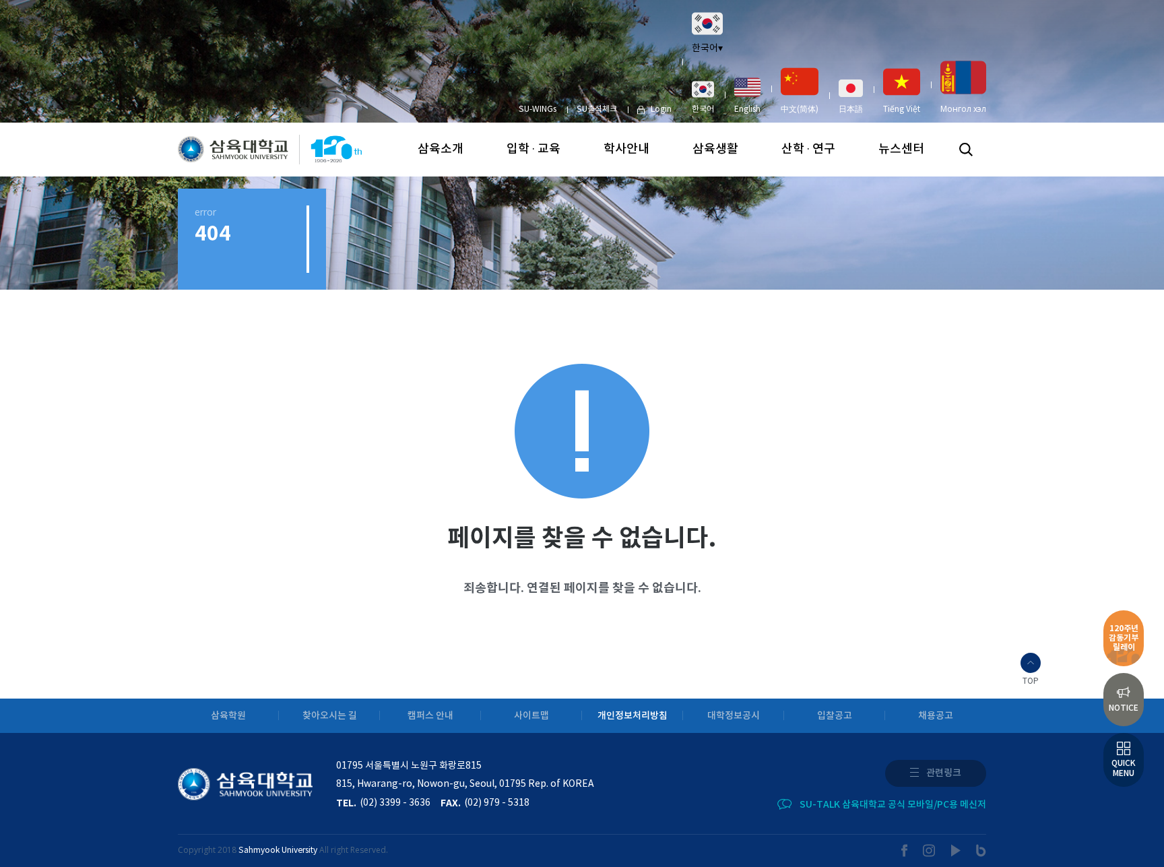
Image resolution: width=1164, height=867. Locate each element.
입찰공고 (834, 715)
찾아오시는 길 (329, 715)
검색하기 (966, 149)
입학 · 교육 (533, 149)
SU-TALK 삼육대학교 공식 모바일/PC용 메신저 (893, 804)
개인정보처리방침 (632, 715)
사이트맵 (531, 715)
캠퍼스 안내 (430, 715)
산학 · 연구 (808, 149)
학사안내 (626, 149)
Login (661, 109)
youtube (956, 850)
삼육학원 (228, 715)
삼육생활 (715, 149)
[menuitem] (703, 97)
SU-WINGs (537, 109)
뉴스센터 (901, 149)
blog (981, 850)
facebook (904, 850)
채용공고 (935, 715)
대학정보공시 (733, 715)
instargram (929, 850)
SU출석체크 (597, 109)
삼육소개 (440, 149)
